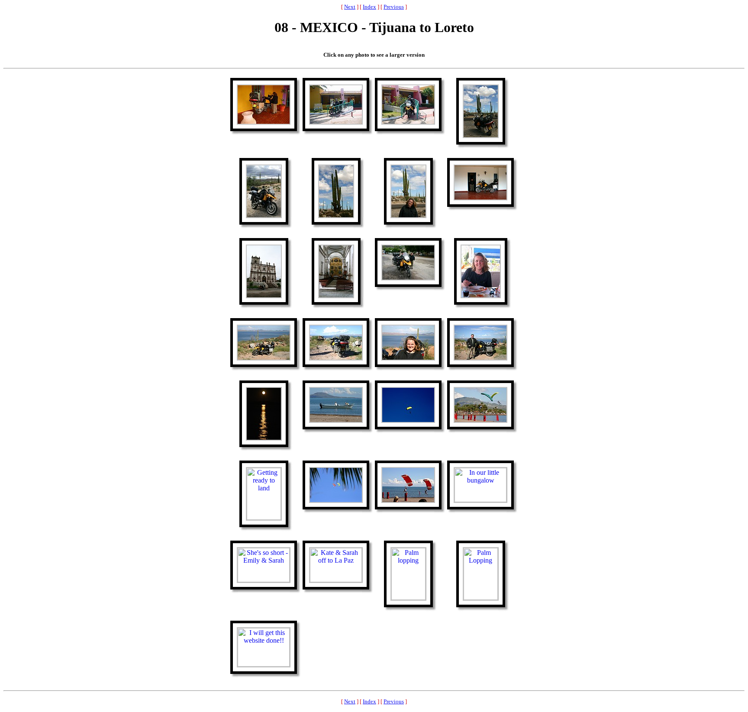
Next (349, 6)
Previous (394, 6)
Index (369, 6)
